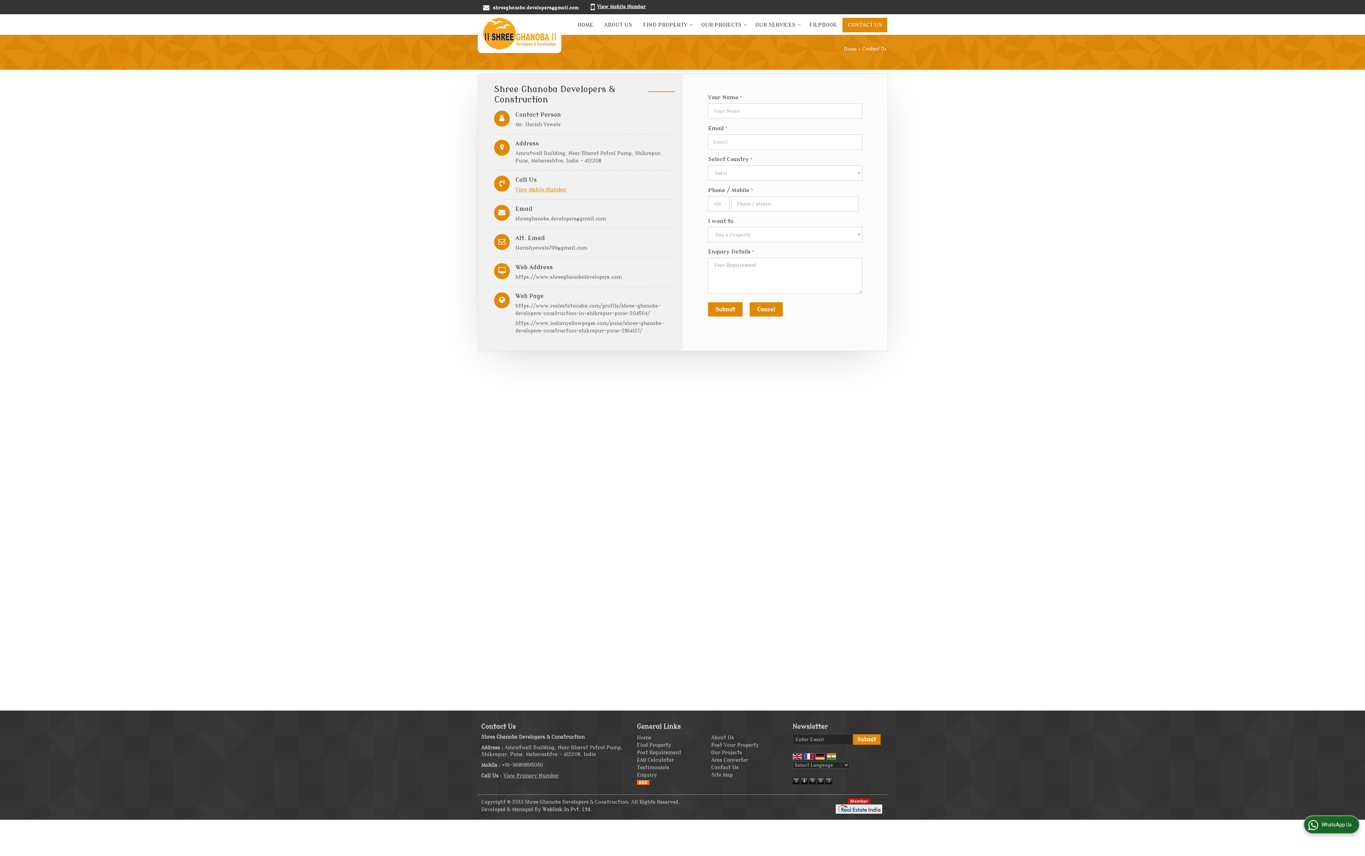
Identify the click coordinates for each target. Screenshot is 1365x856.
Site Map (722, 775)
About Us (618, 25)
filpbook (823, 25)
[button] (621, 6)
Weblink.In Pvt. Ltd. (567, 809)
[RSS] (643, 782)
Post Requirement (659, 752)
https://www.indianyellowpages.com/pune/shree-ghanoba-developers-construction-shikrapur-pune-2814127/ (589, 327)
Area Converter (729, 760)
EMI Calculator (655, 760)
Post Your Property (735, 745)
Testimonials (653, 767)
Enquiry (647, 775)
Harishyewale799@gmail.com (551, 248)
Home (585, 25)
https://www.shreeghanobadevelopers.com (568, 277)
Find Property (665, 25)
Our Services (775, 25)
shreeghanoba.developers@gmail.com (536, 7)
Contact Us (865, 25)
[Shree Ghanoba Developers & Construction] (519, 33)
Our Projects (721, 25)
